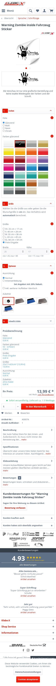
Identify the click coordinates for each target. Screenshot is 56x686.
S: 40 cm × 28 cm (13, 231)
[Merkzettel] (37, 11)
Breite (5, 247)
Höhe (29, 247)
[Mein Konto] (44, 11)
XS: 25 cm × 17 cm (13, 229)
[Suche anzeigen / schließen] (30, 11)
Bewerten (25, 413)
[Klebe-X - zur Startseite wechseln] (14, 3)
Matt (7, 125)
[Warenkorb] (51, 11)
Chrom (8, 131)
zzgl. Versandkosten (46, 394)
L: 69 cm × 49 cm (13, 237)
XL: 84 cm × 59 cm (13, 239)
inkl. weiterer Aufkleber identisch (21, 288)
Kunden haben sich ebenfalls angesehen (23, 525)
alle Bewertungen (28, 564)
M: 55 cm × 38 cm (13, 234)
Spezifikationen (11, 446)
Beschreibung (9, 430)
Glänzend (9, 122)
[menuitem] (7, 11)
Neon (7, 128)
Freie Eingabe (11, 242)
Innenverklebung (13, 280)
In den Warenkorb (36, 406)
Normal (8, 278)
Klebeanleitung (10, 461)
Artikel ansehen (28, 579)
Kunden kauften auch (13, 518)
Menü (10, 10)
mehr (24, 439)
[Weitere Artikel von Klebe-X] (47, 33)
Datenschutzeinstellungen (28, 672)
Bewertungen (9, 477)
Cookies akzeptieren (28, 679)
